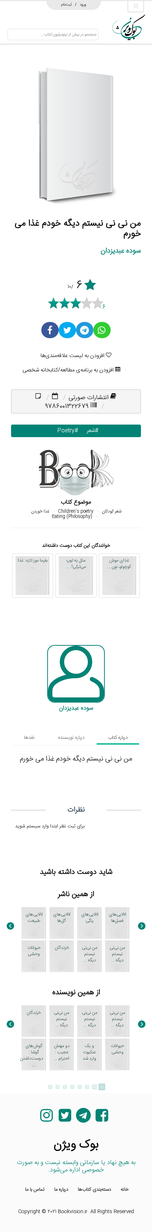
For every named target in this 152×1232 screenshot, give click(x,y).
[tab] (118, 672)
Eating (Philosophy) (72, 450)
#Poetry (66, 365)
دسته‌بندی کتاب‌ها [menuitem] (94, 1211)
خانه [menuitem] (125, 1211)
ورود (83, 3)
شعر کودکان (111, 445)
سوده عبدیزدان (121, 185)
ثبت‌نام (66, 3)
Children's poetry (75, 445)
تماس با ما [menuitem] (35, 1211)
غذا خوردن (40, 445)
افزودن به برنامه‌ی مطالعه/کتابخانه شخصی (69, 304)
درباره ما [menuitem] (61, 1211)
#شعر (91, 365)
